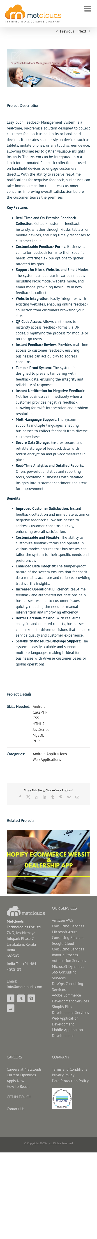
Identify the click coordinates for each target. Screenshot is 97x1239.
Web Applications (47, 759)
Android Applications (50, 753)
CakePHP (40, 712)
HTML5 (38, 723)
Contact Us (15, 1108)
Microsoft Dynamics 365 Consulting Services (68, 972)
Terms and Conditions (69, 1069)
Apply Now (15, 1080)
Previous (67, 31)
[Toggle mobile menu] (88, 8)
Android (39, 706)
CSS (36, 717)
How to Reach (18, 1086)
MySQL (38, 735)
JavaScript (41, 729)
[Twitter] (21, 998)
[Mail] (10, 1008)
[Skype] (31, 998)
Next (82, 31)
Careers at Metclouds (24, 1069)
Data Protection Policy (70, 1080)
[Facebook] (10, 998)
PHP (36, 740)
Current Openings (21, 1074)
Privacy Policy (63, 1074)
